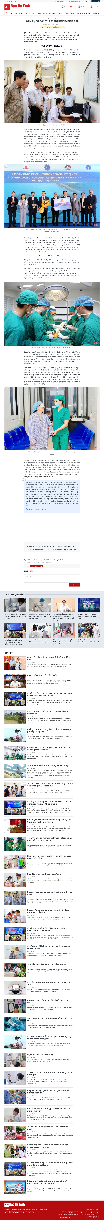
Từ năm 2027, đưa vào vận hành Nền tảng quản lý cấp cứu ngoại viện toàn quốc (50, 784)
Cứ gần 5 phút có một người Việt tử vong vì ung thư (48, 1001)
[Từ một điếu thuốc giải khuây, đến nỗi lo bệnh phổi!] (15, 1133)
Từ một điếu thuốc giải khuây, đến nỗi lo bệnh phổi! (48, 1128)
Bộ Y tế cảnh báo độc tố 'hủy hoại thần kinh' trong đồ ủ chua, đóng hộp (50, 546)
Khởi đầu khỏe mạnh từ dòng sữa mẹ (44, 874)
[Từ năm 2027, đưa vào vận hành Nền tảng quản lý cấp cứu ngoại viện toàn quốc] (15, 789)
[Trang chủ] (6, 13)
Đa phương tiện (85, 6)
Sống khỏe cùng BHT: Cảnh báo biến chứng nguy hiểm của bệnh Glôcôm (14, 642)
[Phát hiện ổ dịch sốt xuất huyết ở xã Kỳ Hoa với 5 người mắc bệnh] (15, 862)
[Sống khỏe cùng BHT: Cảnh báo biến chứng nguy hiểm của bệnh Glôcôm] (15, 630)
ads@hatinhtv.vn (95, 1217)
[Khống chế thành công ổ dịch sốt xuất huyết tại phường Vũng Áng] (15, 735)
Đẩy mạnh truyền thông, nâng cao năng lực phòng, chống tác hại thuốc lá (47, 1182)
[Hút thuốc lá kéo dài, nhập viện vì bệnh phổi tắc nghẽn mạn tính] (15, 1115)
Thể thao (59, 13)
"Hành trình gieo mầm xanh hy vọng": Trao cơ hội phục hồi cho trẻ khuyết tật (49, 839)
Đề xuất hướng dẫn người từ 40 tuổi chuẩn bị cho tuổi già (49, 893)
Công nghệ (87, 13)
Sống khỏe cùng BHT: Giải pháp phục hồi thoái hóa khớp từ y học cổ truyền (49, 694)
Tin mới (66, 6)
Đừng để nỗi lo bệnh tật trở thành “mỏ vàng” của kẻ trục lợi (49, 947)
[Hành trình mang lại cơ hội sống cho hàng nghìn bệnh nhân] (89, 605)
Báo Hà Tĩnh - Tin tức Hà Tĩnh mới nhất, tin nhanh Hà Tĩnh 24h (21, 7)
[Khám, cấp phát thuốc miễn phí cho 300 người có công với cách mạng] (15, 1151)
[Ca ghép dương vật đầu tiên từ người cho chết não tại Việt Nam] (15, 1097)
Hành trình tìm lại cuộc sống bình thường (48, 765)
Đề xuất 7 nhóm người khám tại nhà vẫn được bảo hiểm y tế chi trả (48, 911)
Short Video (13, 13)
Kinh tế (28, 13)
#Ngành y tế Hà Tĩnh (32, 560)
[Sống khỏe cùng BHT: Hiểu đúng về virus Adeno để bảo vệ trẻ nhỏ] (15, 934)
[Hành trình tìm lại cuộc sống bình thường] (15, 771)
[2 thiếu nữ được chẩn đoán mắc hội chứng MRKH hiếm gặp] (15, 1078)
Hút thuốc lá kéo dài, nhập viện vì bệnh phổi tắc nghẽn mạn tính (49, 1110)
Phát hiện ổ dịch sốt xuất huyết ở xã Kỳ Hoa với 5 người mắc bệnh (49, 857)
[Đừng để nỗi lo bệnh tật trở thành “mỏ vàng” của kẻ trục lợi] (15, 952)
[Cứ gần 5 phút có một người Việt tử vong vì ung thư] (15, 1006)
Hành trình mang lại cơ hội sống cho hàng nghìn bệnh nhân (88, 616)
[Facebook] (82, 1)
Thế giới (65, 13)
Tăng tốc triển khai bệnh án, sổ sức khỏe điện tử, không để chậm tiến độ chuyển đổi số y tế (63, 617)
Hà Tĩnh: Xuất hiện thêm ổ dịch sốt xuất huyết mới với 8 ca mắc (88, 642)
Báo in (74, 6)
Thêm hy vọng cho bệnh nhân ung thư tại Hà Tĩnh (49, 983)
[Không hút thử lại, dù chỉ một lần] (15, 681)
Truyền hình (97, 6)
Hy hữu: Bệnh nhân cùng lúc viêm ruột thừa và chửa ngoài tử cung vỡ (48, 748)
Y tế (55, 18)
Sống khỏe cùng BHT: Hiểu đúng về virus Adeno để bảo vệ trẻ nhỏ (47, 929)
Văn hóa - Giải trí (42, 13)
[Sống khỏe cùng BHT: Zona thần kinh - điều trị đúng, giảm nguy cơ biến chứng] (15, 808)
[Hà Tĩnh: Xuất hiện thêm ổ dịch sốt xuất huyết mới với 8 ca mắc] (89, 630)
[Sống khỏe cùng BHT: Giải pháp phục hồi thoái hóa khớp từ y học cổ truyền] (15, 699)
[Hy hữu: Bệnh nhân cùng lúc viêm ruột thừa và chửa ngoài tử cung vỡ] (15, 753)
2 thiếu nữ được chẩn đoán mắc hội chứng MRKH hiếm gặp (49, 1073)
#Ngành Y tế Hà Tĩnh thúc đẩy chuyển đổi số (51, 560)
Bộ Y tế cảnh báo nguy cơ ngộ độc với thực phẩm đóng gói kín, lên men (53, 550)
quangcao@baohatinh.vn (84, 1217)
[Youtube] (86, 1)
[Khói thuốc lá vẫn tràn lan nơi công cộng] (15, 970)
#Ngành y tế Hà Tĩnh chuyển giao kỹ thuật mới (39, 562)
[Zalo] (88, 1)
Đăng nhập (96, 1)
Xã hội (33, 13)
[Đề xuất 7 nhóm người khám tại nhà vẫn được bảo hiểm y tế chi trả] (15, 916)
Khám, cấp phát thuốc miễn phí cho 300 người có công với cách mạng (48, 1146)
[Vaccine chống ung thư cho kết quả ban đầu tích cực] (15, 1024)
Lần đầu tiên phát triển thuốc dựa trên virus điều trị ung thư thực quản (15, 616)
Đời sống (80, 13)
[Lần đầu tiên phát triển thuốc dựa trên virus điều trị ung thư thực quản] (15, 605)
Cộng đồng (95, 13)
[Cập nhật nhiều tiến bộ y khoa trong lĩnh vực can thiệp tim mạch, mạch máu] (15, 826)
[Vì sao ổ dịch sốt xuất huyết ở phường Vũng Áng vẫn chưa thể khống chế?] (15, 1042)
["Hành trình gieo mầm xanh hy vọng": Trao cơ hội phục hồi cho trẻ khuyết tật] (15, 844)
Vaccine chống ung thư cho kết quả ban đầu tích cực (49, 1019)
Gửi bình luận (74, 585)
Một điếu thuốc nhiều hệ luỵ (40, 1054)
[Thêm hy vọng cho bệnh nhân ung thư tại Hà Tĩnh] (15, 988)
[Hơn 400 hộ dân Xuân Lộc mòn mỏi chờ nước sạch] (15, 717)
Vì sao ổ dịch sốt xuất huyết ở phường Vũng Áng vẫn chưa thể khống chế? (49, 1037)
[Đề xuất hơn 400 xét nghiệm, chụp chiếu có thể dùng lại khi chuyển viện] (40, 605)
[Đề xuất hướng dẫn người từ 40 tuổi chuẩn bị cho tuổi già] (15, 898)
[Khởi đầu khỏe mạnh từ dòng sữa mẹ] (15, 880)
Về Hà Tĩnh (73, 13)
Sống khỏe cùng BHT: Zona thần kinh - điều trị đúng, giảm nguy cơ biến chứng (49, 803)
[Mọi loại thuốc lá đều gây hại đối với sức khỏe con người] (40, 630)
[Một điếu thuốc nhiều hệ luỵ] (15, 1060)
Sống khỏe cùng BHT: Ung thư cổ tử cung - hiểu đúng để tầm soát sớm (50, 1164)
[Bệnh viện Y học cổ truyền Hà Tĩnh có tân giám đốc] (15, 663)
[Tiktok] (84, 1)
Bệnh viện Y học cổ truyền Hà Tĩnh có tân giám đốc (48, 658)
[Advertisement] (52, 526)
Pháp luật (52, 13)
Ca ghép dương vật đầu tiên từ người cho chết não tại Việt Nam (48, 1092)
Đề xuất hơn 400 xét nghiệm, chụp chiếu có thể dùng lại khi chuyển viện (40, 616)
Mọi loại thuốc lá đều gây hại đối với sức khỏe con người (39, 641)
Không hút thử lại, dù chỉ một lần (42, 675)
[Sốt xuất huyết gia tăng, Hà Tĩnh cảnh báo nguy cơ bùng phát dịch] (64, 630)
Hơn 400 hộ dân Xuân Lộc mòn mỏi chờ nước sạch (47, 712)
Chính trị (21, 13)
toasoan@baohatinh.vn (94, 1216)
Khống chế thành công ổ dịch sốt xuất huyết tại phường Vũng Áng (49, 730)
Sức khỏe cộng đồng (36, 566)
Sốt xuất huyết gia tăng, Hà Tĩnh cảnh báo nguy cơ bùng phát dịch (63, 642)
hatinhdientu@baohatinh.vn (92, 1214)
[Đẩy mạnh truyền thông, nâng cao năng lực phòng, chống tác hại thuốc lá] (15, 1187)
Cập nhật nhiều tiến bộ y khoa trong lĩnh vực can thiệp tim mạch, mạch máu (49, 821)
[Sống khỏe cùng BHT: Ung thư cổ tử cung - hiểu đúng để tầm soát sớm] (15, 1169)
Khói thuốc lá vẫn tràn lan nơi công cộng (48, 964)
